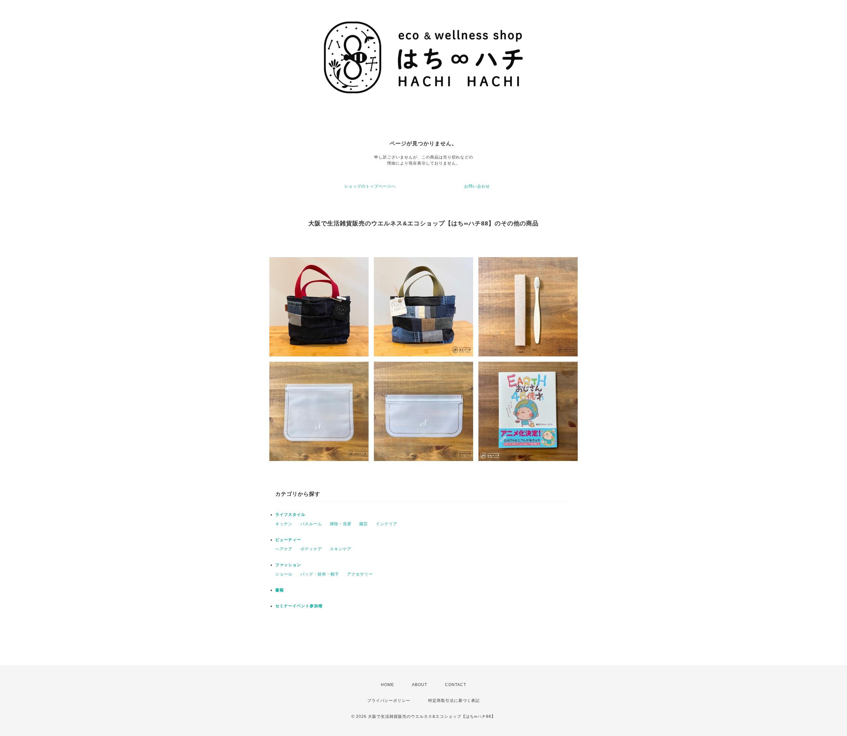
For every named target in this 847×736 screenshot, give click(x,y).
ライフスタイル (290, 514)
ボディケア (311, 549)
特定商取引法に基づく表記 (454, 700)
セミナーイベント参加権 (299, 606)
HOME (387, 684)
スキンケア (340, 549)
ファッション (288, 565)
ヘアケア (283, 549)
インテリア (386, 524)
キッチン (283, 524)
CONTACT (455, 684)
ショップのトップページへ (370, 186)
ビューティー (288, 539)
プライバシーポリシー (388, 700)
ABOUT (419, 684)
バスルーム (311, 524)
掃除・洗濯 (340, 524)
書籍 (279, 590)
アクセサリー (360, 574)
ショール (283, 574)
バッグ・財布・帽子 (319, 574)
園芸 (363, 524)
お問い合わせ (477, 186)
